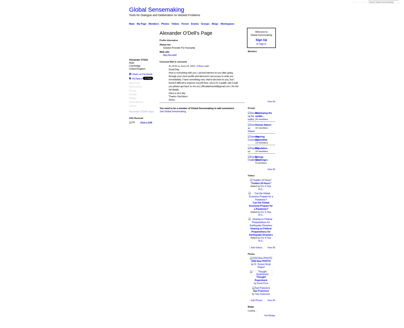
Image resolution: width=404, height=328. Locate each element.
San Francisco (261, 290)
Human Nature (263, 124)
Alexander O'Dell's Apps (141, 111)
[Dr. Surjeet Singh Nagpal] (270, 58)
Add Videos (256, 247)
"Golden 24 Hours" (261, 183)
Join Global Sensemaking (173, 111)
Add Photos (256, 300)
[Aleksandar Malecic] (252, 94)
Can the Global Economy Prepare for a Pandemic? (261, 205)
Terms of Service (267, 324)
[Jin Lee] (261, 76)
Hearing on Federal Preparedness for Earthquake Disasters (261, 231)
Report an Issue (247, 324)
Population (261, 148)
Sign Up (355, 2)
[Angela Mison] (261, 67)
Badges (232, 324)
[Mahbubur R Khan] (270, 94)
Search (401, 2)
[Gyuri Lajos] (270, 76)
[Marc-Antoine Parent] (270, 67)
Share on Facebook (142, 74)
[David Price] (252, 58)
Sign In (364, 2)
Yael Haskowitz (262, 294)
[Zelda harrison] (252, 85)
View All (271, 101)
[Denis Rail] (261, 94)
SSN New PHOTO (261, 261)
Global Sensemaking (156, 9)
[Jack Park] (261, 58)
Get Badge (269, 315)
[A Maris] (261, 85)
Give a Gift (146, 122)
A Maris (200, 66)
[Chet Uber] (252, 67)
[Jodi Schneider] (270, 85)
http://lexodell (169, 55)
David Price (262, 283)
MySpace (137, 78)
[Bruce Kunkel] (252, 76)
